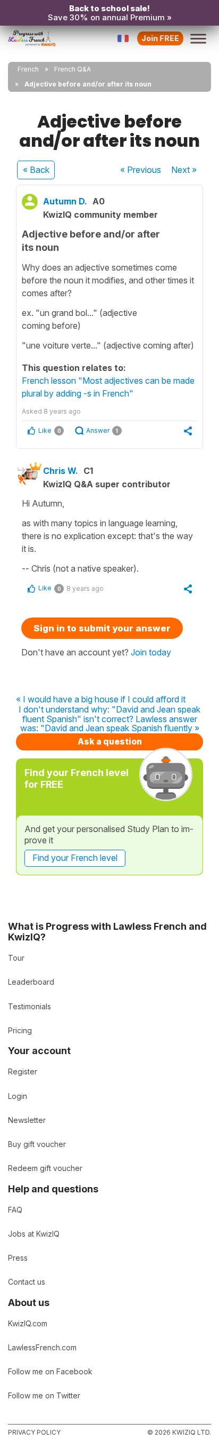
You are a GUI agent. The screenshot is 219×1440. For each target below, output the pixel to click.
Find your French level (74, 857)
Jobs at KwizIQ (34, 1233)
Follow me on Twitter (44, 1395)
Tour (16, 957)
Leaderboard (31, 981)
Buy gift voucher (37, 1144)
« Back (36, 169)
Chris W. (60, 470)
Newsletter (27, 1120)
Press (18, 1257)
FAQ (15, 1209)
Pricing (20, 1030)
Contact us (26, 1281)
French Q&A (72, 69)
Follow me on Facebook (50, 1371)
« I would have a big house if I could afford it (101, 700)
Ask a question (110, 741)
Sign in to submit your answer (102, 628)
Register (22, 1071)
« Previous (140, 169)
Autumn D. (65, 201)
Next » (184, 169)
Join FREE (160, 38)
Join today (151, 652)
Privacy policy (34, 1432)
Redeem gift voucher (45, 1168)
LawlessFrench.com (42, 1347)
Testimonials (29, 1006)
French (28, 69)
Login (17, 1096)
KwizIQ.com (27, 1323)
